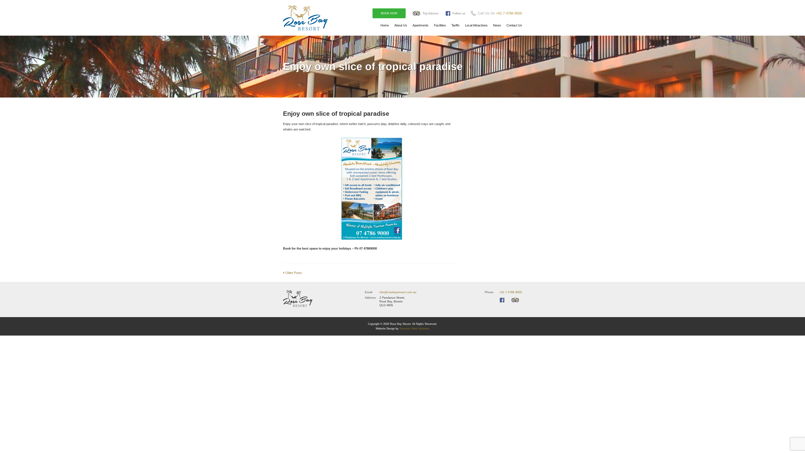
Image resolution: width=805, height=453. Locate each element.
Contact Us (514, 25)
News (497, 25)
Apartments (420, 25)
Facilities (440, 25)
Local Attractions (476, 25)
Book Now (389, 13)
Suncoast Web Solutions (414, 328)
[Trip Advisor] (517, 300)
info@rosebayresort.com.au (397, 292)
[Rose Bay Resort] (310, 17)
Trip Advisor (430, 13)
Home (384, 25)
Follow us (458, 13)
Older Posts (293, 273)
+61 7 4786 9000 (509, 13)
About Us (400, 25)
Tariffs (455, 25)
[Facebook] (503, 300)
